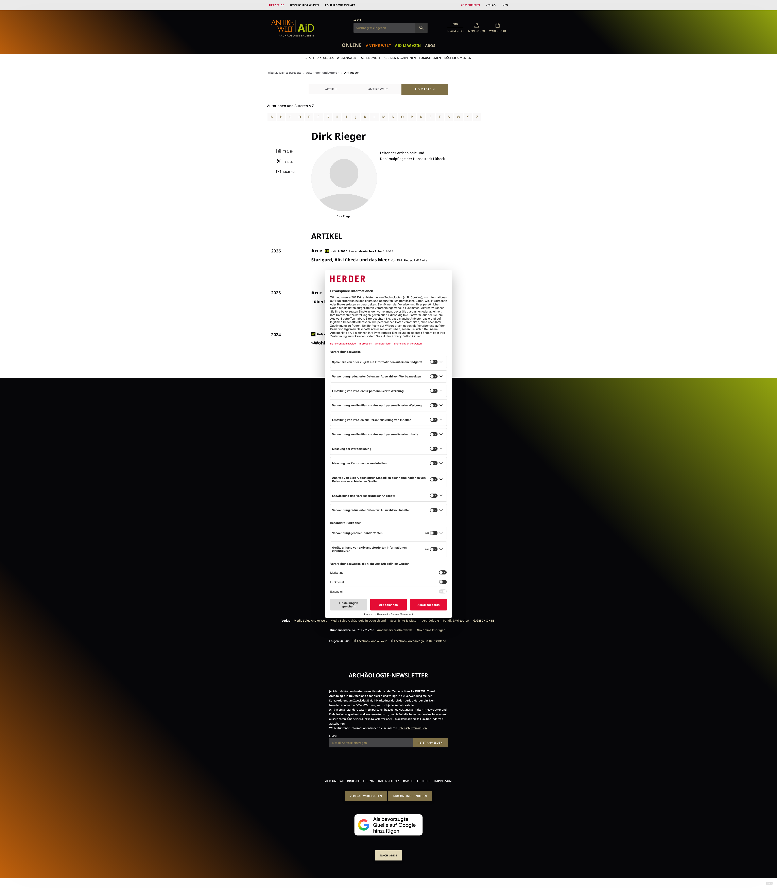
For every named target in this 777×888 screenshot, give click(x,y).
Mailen (289, 172)
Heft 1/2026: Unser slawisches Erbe (356, 251)
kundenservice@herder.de (394, 630)
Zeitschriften (470, 5)
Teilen (288, 151)
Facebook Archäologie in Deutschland (420, 641)
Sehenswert (370, 58)
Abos (430, 45)
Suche (357, 19)
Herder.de (276, 5)
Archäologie (430, 620)
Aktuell (331, 89)
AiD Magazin (408, 45)
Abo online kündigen (430, 630)
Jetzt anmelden (430, 742)
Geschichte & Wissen (304, 5)
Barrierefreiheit (416, 781)
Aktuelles (325, 58)
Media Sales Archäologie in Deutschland (358, 620)
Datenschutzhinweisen (412, 728)
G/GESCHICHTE (483, 620)
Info (505, 5)
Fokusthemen (430, 58)
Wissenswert (347, 58)
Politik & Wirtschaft (340, 5)
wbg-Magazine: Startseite (284, 72)
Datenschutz (388, 781)
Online (352, 45)
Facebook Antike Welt (372, 641)
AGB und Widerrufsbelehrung (349, 781)
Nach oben (388, 855)
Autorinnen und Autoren (322, 72)
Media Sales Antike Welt (310, 620)
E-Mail (332, 736)
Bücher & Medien (457, 58)
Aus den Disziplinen (400, 58)
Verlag (491, 5)
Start (310, 58)
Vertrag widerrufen (366, 796)
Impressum (443, 781)
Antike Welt (378, 45)
